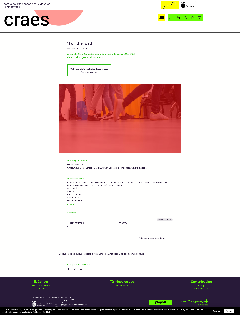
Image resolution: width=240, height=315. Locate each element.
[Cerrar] (237, 311)
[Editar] (161, 302)
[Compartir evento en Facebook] (68, 269)
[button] (162, 17)
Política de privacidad (41, 312)
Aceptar (229, 311)
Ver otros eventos (89, 72)
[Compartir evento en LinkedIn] (81, 269)
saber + (70, 204)
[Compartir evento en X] (75, 269)
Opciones (216, 311)
